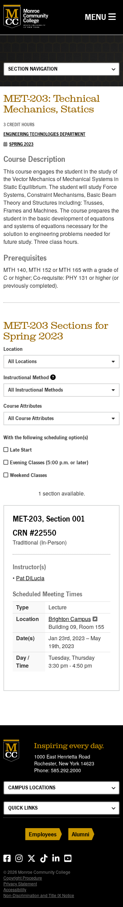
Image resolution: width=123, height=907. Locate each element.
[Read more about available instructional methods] (53, 377)
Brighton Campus (70, 619)
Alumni (80, 834)
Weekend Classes (28, 475)
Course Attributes (22, 406)
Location (13, 349)
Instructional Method (26, 377)
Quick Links (23, 807)
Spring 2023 (21, 144)
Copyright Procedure (22, 878)
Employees (43, 834)
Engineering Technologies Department (44, 134)
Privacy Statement (20, 883)
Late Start (21, 449)
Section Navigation (32, 68)
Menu (102, 17)
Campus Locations (31, 787)
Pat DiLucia (30, 578)
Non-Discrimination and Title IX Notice (38, 895)
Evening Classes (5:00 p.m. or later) (49, 462)
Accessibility (14, 889)
